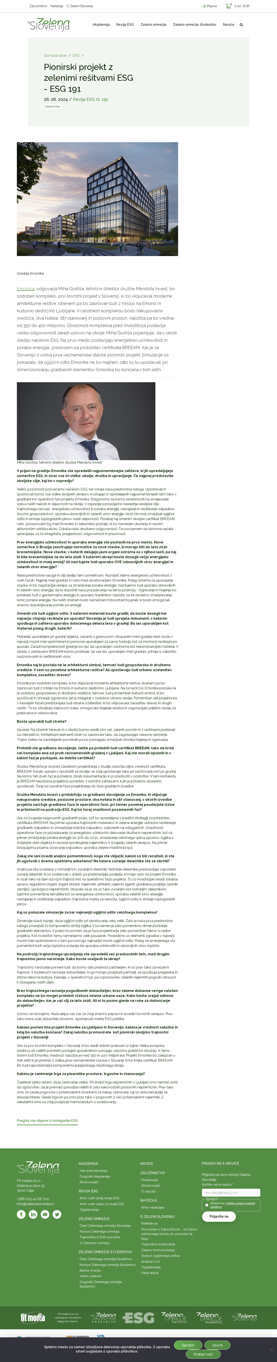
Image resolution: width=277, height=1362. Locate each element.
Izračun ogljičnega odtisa (160, 1256)
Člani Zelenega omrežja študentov (106, 1259)
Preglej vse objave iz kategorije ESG (47, 1121)
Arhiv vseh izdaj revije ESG (99, 1198)
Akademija (88, 1164)
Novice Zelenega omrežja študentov (108, 1265)
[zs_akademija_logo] (103, 1317)
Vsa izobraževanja (93, 1171)
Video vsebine (90, 1276)
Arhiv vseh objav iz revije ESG (102, 1204)
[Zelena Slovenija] (49, 24)
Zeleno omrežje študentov (105, 1252)
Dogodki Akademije (95, 1176)
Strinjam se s (232, 1205)
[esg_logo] (138, 1317)
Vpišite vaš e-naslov (217, 1184)
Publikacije (149, 1180)
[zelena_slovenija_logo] (244, 1317)
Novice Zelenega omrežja (99, 1231)
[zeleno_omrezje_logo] (173, 1317)
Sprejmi (188, 1345)
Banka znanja (90, 1270)
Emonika (25, 288)
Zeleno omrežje (94, 1219)
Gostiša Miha (52, 106)
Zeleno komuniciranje (158, 1250)
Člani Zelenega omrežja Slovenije (105, 1226)
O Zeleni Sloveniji (157, 1217)
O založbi (148, 1191)
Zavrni (217, 1345)
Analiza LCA (150, 1262)
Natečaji (148, 1200)
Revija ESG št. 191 (90, 99)
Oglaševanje (89, 1210)
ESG (76, 55)
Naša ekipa (149, 1273)
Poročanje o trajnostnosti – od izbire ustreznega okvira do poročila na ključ (169, 1234)
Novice (146, 1164)
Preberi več (203, 1354)
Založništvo (152, 1173)
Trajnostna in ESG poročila (100, 1237)
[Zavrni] (271, 1349)
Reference (149, 1223)
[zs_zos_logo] (209, 1317)
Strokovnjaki (89, 1182)
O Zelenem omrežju (95, 1243)
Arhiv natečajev (153, 1207)
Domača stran (55, 55)
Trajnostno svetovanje (158, 1244)
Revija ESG (88, 1191)
